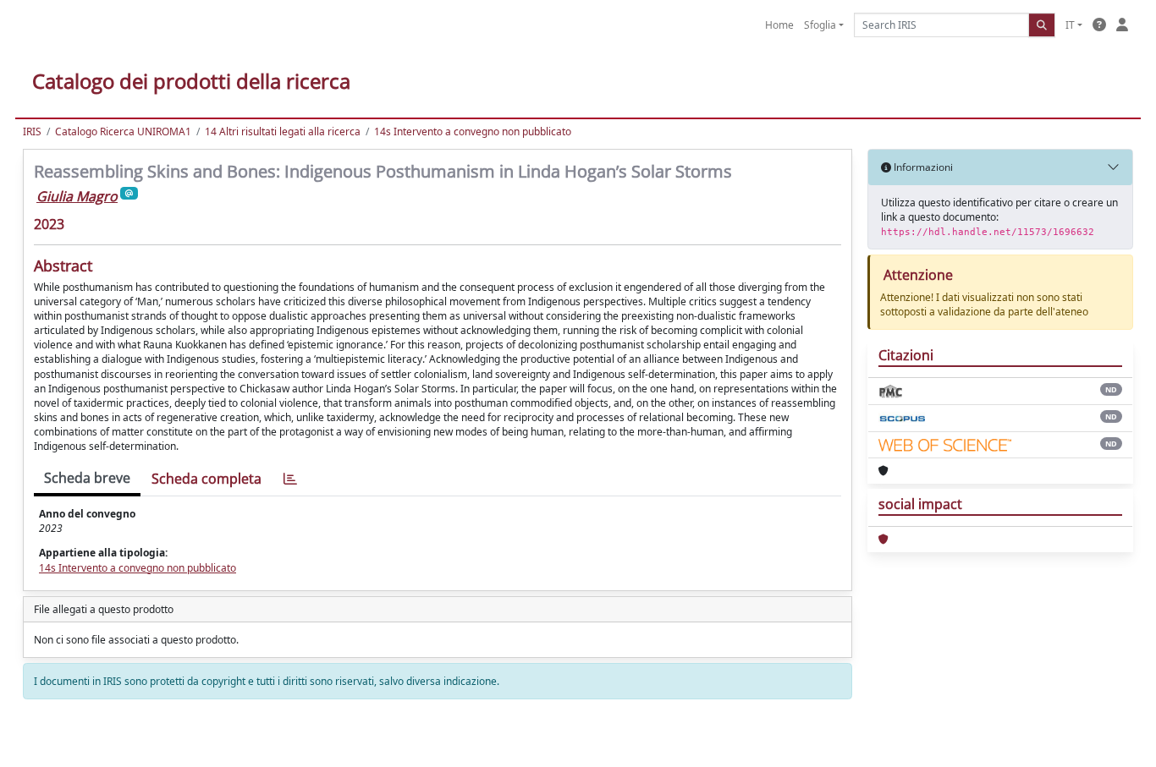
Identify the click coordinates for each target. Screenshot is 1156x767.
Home (779, 25)
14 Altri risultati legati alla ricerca (283, 131)
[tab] (290, 479)
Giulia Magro (77, 196)
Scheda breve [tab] (87, 477)
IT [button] (1070, 25)
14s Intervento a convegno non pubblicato (472, 131)
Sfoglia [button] (820, 25)
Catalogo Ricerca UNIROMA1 (123, 131)
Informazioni (922, 167)
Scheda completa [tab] (206, 478)
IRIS (32, 131)
